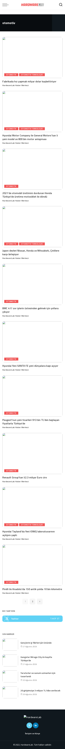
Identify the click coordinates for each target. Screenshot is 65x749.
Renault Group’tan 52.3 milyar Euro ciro (24, 477)
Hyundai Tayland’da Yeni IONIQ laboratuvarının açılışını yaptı (28, 533)
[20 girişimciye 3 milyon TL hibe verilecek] (10, 692)
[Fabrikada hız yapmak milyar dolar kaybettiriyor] (32, 57)
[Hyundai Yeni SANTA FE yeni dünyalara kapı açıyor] (32, 341)
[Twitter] (32, 619)
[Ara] (61, 5)
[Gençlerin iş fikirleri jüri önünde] (10, 645)
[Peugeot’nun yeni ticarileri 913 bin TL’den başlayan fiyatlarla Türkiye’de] (32, 396)
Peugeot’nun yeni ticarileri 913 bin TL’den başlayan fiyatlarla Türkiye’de (30, 421)
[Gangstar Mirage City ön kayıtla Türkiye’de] (10, 660)
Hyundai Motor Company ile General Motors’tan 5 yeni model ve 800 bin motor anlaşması (30, 137)
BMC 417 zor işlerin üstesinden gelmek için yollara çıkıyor (30, 310)
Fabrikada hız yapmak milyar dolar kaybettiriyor (29, 81)
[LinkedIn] (35, 725)
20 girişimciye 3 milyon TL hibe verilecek (40, 690)
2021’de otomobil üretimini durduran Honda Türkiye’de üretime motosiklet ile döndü (27, 194)
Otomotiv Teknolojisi (32, 75)
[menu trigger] (6, 5)
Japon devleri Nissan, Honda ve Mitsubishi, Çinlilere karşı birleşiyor (30, 252)
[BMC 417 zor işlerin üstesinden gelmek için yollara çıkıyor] (32, 284)
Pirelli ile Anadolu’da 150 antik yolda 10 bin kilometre (32, 589)
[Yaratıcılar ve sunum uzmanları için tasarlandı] (10, 676)
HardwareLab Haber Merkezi (15, 85)
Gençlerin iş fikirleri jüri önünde (36, 642)
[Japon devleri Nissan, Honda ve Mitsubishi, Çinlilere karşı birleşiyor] (32, 226)
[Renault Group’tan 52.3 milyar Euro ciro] (32, 453)
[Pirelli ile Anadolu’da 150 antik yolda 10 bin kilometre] (32, 565)
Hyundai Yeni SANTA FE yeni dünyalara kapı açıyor (30, 366)
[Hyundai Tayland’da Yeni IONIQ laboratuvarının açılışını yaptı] (32, 507)
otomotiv (11, 75)
